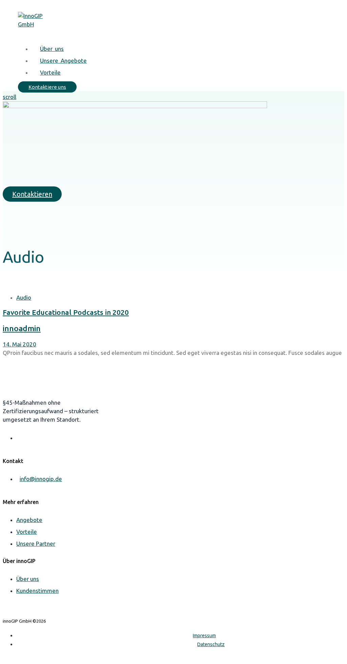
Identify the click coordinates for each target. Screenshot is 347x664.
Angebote (29, 520)
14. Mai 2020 (19, 344)
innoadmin (22, 328)
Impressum (204, 635)
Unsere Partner (35, 543)
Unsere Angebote (63, 60)
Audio (23, 297)
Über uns (52, 48)
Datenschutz (211, 644)
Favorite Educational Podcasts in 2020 (66, 312)
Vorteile (50, 72)
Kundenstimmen (37, 590)
